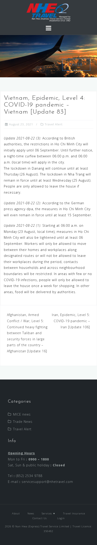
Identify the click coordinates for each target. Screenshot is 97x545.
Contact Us (39, 518)
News (31, 513)
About (16, 513)
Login (60, 518)
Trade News (22, 421)
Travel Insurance (74, 513)
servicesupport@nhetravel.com (47, 481)
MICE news (22, 414)
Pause (76, 64)
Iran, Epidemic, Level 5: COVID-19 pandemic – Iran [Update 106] (71, 321)
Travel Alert (53, 124)
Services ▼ (48, 513)
